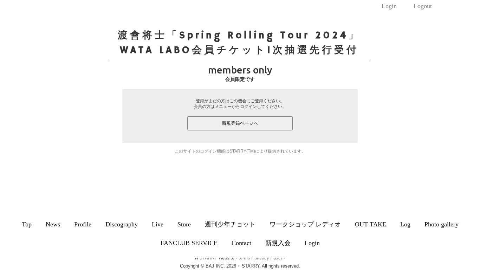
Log (405, 224)
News (53, 224)
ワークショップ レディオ (305, 224)
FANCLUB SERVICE (189, 242)
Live (157, 224)
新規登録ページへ (240, 123)
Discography (121, 224)
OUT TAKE (370, 224)
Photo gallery (441, 224)
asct (277, 258)
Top (27, 224)
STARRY (208, 258)
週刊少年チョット (230, 224)
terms (244, 258)
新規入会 (278, 242)
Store (184, 224)
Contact (241, 242)
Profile (82, 224)
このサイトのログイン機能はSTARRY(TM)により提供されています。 (240, 151)
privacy (261, 258)
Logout (423, 5)
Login (389, 5)
